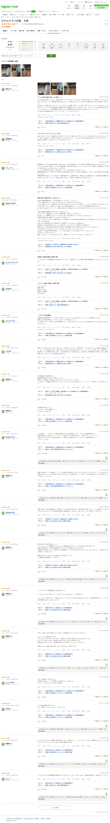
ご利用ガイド (73, 2)
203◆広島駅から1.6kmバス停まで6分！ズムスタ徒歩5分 (58, 246)
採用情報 (36, 818)
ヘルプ (66, 2)
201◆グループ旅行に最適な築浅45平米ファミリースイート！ (59, 449)
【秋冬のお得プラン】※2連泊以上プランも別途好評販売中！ (59, 750)
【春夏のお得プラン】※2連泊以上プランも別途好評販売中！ (59, 607)
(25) (31, 30)
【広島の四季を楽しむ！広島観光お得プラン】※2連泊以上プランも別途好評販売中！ (64, 121)
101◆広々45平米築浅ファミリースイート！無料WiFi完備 (58, 187)
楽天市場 (97, 2)
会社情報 (8, 818)
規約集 (42, 818)
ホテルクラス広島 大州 (14, 20)
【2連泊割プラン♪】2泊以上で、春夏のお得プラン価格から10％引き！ (61, 565)
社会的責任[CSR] (28, 818)
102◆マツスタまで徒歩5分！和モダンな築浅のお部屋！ (58, 521)
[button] (6, 70)
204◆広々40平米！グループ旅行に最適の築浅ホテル (57, 123)
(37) (53, 30)
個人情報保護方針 (17, 818)
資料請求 (48, 818)
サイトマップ (80, 2)
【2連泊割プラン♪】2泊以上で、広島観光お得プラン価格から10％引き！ (62, 244)
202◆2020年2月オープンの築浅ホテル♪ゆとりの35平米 (58, 152)
